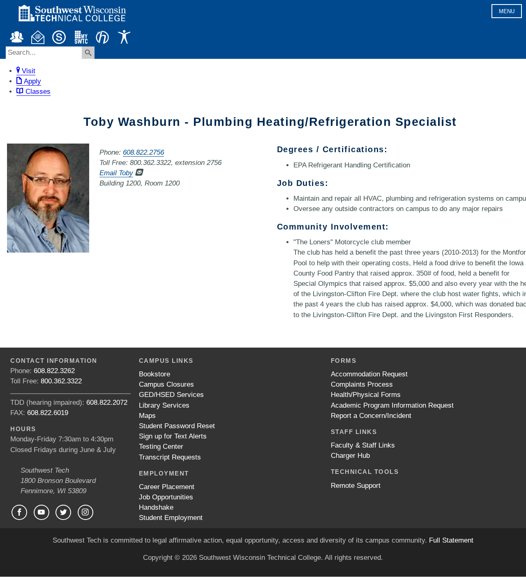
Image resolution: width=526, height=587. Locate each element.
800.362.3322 (61, 381)
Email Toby (116, 173)
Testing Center (161, 446)
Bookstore (154, 374)
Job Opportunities (166, 497)
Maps (147, 416)
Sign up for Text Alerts (173, 436)
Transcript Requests (170, 457)
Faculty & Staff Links (363, 445)
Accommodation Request (369, 374)
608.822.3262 (54, 371)
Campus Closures (166, 384)
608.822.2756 (143, 152)
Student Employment (171, 518)
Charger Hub (350, 455)
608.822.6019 (47, 413)
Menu (506, 11)
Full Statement (451, 540)
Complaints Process (362, 384)
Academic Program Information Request (392, 405)
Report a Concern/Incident (371, 416)
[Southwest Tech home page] (72, 25)
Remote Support (356, 486)
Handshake (156, 507)
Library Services (164, 405)
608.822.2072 (106, 402)
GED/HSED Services (171, 395)
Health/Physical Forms (366, 395)
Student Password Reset (177, 426)
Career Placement (166, 487)
